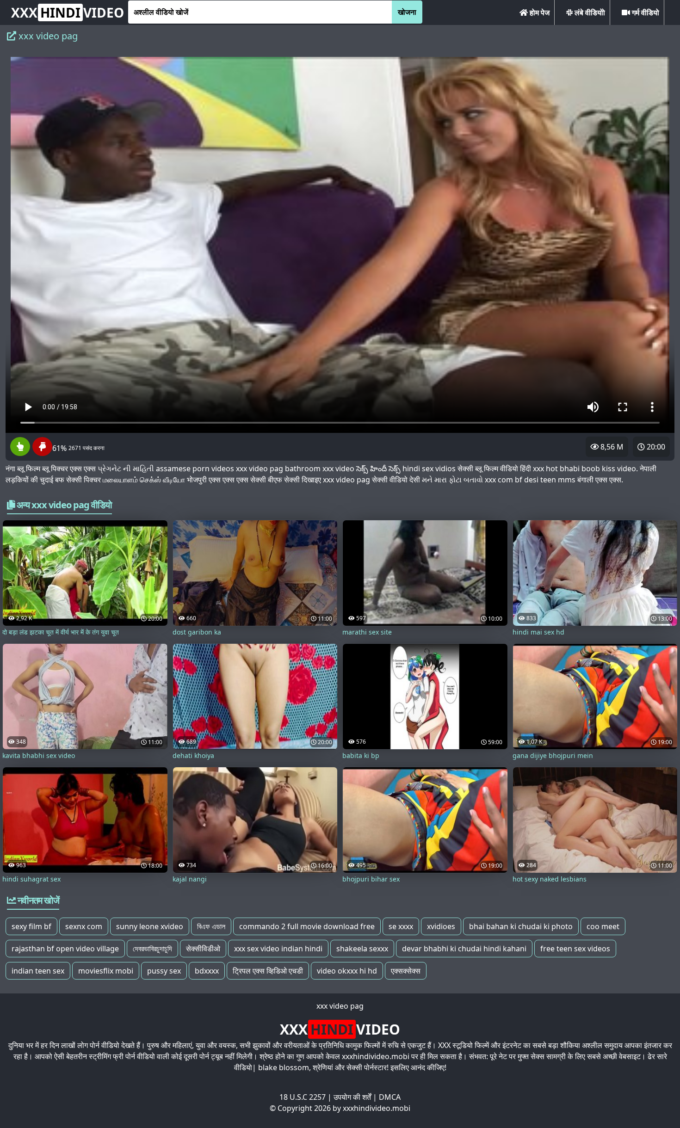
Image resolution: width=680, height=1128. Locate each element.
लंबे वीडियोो (589, 12)
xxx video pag (340, 1006)
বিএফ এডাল (211, 926)
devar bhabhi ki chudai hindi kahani (464, 948)
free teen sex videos (575, 948)
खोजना (407, 12)
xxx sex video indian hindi (278, 948)
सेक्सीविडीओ (203, 948)
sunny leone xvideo (149, 926)
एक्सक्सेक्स (405, 971)
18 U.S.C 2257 (302, 1097)
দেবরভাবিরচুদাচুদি (152, 948)
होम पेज (539, 12)
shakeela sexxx (362, 948)
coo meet (603, 926)
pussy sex (164, 971)
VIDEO (67, 12)
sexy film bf (31, 926)
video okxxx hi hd (347, 971)
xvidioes (441, 926)
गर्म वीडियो (644, 12)
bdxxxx (207, 971)
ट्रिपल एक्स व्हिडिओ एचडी (268, 971)
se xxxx (401, 926)
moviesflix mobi (105, 971)
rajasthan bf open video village (65, 948)
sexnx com (83, 926)
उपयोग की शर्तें (352, 1097)
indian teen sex (38, 971)
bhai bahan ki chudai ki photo (521, 926)
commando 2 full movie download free (307, 926)
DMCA (390, 1097)
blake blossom (283, 1067)
